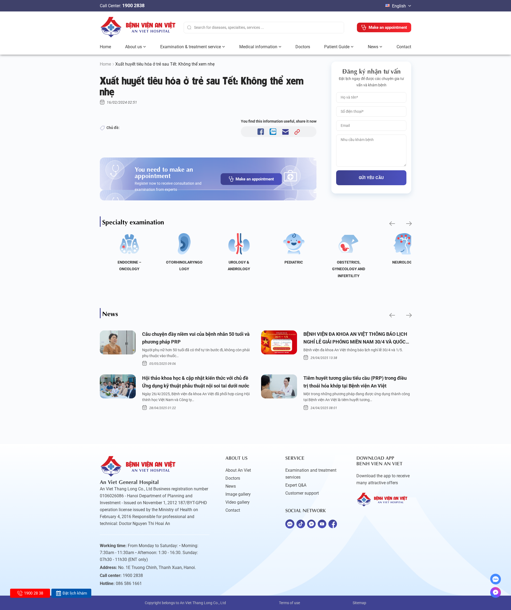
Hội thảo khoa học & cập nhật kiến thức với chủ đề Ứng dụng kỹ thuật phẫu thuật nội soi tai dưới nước (195, 382)
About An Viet (238, 470)
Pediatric (283, 262)
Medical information (258, 46)
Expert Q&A (295, 485)
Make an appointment (255, 179)
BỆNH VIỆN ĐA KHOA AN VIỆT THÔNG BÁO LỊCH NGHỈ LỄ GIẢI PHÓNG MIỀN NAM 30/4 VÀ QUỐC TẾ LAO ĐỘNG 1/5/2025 (355, 338)
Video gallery (237, 502)
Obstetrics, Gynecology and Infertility (337, 269)
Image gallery (238, 494)
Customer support (302, 493)
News (373, 46)
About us (133, 46)
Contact (404, 46)
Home (105, 46)
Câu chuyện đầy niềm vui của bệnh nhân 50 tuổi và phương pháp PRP (196, 338)
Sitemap (359, 603)
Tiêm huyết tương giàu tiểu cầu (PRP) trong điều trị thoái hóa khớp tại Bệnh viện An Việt (355, 382)
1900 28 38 (33, 593)
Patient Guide (336, 46)
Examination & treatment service (190, 46)
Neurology (392, 262)
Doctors (302, 46)
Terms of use (289, 603)
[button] (391, 223)
